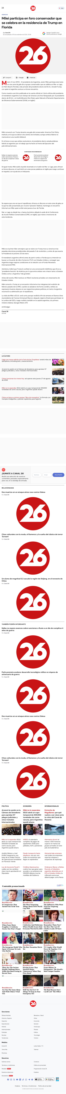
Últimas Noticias (6, 1015)
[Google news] (32, 1079)
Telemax (36, 1049)
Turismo (36, 1038)
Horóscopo (37, 1026)
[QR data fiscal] (57, 1081)
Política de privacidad (40, 1065)
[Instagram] (11, 1079)
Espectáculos (5, 1024)
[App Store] (39, 1079)
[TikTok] (23, 1079)
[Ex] (14, 1079)
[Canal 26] (33, 1003)
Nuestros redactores (7, 1072)
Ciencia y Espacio (7, 1018)
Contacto (36, 1061)
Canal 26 (7, 32)
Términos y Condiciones (29, 1086)
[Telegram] (29, 1079)
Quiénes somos (6, 1061)
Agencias (5, 14)
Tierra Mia (4, 1049)
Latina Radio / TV (38, 1046)
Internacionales (52, 806)
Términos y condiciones (8, 1065)
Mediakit (6, 1068)
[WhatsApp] (26, 1079)
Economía (27, 806)
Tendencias (5, 1038)
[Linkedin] (20, 1079)
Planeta (36, 1029)
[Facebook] (8, 1079)
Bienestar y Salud (38, 1015)
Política (5, 806)
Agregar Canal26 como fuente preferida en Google (54, 33)
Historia (4, 1026)
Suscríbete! (58, 475)
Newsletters (7, 1075)
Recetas (4, 1035)
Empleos (36, 1072)
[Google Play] (49, 1079)
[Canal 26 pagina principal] (33, 10)
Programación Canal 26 (40, 1068)
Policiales (4, 1032)
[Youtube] (17, 1079)
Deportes (4, 1021)
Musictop (4, 1053)
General (36, 1024)
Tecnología (37, 1035)
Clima (35, 1018)
